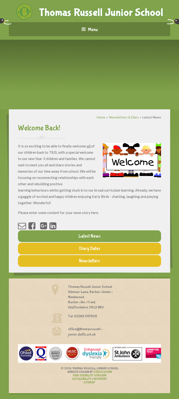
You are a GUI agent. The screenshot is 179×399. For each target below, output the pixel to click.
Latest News (151, 117)
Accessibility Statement (89, 379)
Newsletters (89, 261)
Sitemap (89, 382)
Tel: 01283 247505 (82, 316)
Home (101, 117)
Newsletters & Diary (124, 117)
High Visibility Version (89, 375)
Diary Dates (89, 248)
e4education (102, 372)
